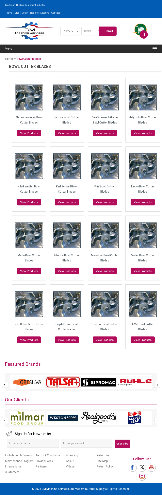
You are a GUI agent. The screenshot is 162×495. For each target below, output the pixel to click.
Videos (70, 466)
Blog (17, 12)
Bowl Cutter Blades (29, 58)
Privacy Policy (44, 461)
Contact (55, 12)
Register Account (39, 12)
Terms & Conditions (48, 455)
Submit (108, 31)
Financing (72, 455)
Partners (41, 466)
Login (25, 12)
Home (9, 12)
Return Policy (105, 466)
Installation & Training (19, 455)
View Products (29, 133)
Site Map (102, 461)
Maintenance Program (19, 461)
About (70, 461)
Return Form (104, 455)
